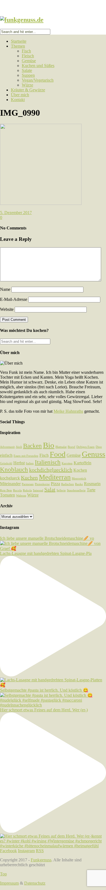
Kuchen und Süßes (38, 65)
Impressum (9, 883)
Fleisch (28, 56)
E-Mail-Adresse (13, 299)
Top (3, 874)
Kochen (80, 470)
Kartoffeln (82, 463)
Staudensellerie (76, 490)
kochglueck (10, 478)
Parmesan (28, 484)
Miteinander (10, 483)
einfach (6, 455)
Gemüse (29, 60)
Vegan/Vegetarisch (38, 80)
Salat (49, 489)
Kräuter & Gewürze (28, 90)
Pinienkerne (42, 484)
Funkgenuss (41, 860)
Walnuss (21, 495)
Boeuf (71, 446)
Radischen (67, 484)
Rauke (79, 484)
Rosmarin (92, 483)
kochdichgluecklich (50, 470)
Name (5, 289)
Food (58, 454)
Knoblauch (14, 469)
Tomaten (7, 495)
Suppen (28, 75)
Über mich (20, 94)
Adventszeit (7, 446)
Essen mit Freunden (26, 455)
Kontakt (18, 99)
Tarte (91, 490)
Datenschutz (34, 883)
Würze (27, 85)
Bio (48, 445)
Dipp (99, 446)
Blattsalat (61, 446)
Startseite (18, 41)
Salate (27, 70)
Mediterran (55, 477)
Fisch (26, 51)
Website (7, 309)
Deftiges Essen (85, 446)
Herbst (19, 463)
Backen (32, 445)
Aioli (19, 446)
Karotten (67, 463)
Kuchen (29, 478)
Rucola (17, 490)
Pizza (55, 483)
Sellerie (61, 490)
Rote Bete (6, 490)
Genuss (93, 454)
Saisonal (38, 490)
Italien (30, 463)
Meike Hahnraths (68, 411)
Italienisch (48, 462)
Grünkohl (6, 463)
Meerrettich (79, 478)
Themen (18, 46)
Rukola (27, 490)
